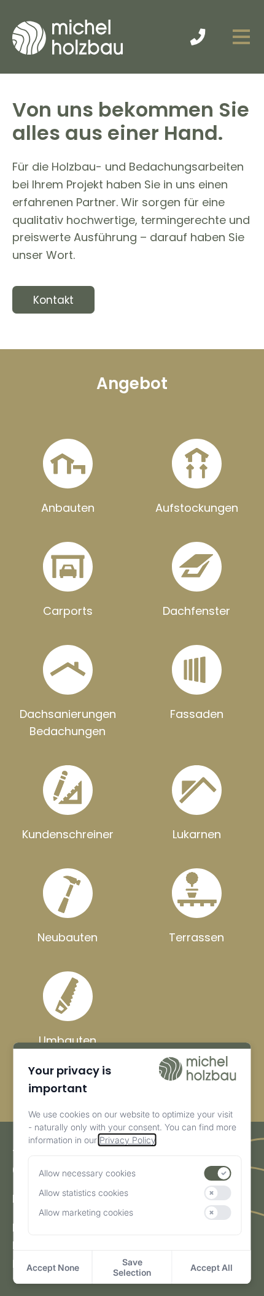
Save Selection (132, 1267)
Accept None (52, 1267)
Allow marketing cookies (86, 1212)
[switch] (217, 1173)
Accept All (211, 1267)
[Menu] (241, 37)
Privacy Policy (127, 1140)
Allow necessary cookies (87, 1173)
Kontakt (53, 300)
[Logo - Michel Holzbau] (67, 37)
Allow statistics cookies (83, 1192)
